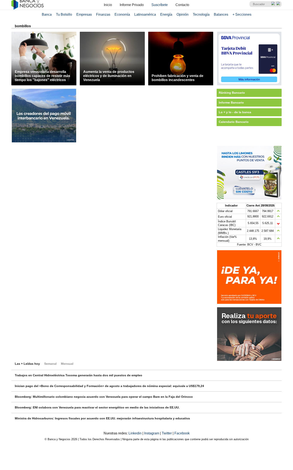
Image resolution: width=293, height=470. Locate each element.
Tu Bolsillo (64, 14)
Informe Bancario (231, 102)
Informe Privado (132, 5)
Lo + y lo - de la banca (235, 112)
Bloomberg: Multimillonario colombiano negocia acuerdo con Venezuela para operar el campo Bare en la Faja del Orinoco (104, 396)
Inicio (108, 5)
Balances (221, 14)
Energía (166, 14)
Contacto (182, 5)
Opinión (183, 14)
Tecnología (201, 14)
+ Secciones (242, 14)
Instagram (152, 433)
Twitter (167, 433)
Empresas (84, 14)
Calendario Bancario (234, 122)
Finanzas (103, 14)
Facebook (182, 433)
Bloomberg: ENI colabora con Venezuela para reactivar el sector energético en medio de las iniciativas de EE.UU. (97, 407)
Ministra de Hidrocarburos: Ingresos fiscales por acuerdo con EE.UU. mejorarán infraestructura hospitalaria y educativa (102, 418)
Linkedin (135, 433)
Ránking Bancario (232, 92)
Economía (122, 14)
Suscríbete (159, 5)
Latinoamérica (145, 14)
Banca (47, 14)
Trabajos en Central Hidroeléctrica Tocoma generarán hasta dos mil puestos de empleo (78, 375)
